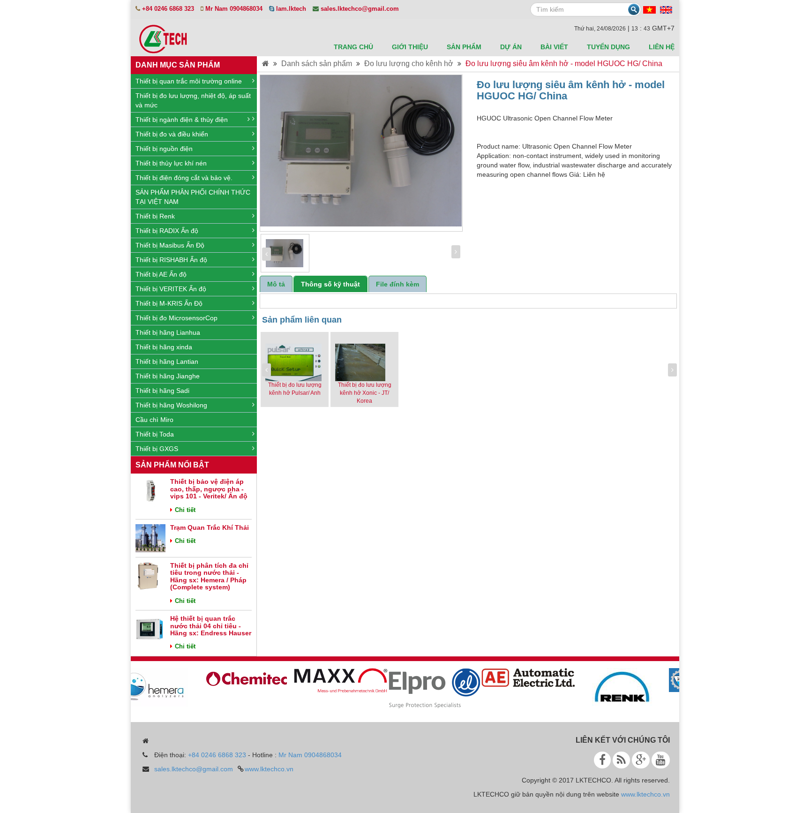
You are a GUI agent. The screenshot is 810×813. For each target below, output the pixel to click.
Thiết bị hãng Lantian (166, 361)
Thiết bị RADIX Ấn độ (166, 230)
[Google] (641, 760)
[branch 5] (615, 686)
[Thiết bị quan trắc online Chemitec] (239, 677)
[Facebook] (602, 760)
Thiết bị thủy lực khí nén (171, 163)
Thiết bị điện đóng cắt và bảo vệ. (183, 177)
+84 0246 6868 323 (217, 755)
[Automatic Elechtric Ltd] (521, 677)
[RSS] (621, 760)
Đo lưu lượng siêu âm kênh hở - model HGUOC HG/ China (563, 64)
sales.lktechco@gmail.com (193, 769)
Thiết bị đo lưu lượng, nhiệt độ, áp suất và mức (193, 100)
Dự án (511, 47)
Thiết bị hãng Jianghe (167, 376)
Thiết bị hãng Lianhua (167, 332)
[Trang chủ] (265, 64)
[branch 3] (427, 688)
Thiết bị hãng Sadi (162, 390)
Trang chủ (353, 47)
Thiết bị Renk (155, 216)
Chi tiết (185, 509)
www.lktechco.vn (269, 769)
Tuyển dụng (608, 47)
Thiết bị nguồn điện (164, 148)
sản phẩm (464, 47)
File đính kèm (397, 284)
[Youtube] (661, 760)
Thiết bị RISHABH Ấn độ (171, 259)
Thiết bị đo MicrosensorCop (176, 318)
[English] (666, 9)
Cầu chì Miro (154, 419)
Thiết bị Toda (154, 434)
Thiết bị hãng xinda (163, 347)
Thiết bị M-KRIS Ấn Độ (168, 303)
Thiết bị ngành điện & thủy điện (181, 119)
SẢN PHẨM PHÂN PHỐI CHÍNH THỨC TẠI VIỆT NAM (192, 196)
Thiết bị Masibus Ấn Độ (169, 245)
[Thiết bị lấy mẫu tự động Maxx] (333, 680)
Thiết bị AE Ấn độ (161, 274)
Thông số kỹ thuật (330, 284)
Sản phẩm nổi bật (172, 465)
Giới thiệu (410, 47)
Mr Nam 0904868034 (310, 755)
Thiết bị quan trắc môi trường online (188, 81)
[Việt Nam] (649, 9)
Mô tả (276, 284)
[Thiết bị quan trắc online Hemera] (146, 687)
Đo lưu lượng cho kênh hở (408, 64)
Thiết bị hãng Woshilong (171, 405)
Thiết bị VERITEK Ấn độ (170, 289)
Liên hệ (662, 47)
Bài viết (554, 47)
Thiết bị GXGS (156, 448)
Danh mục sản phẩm (177, 65)
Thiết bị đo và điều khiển (171, 134)
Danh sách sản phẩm (316, 64)
